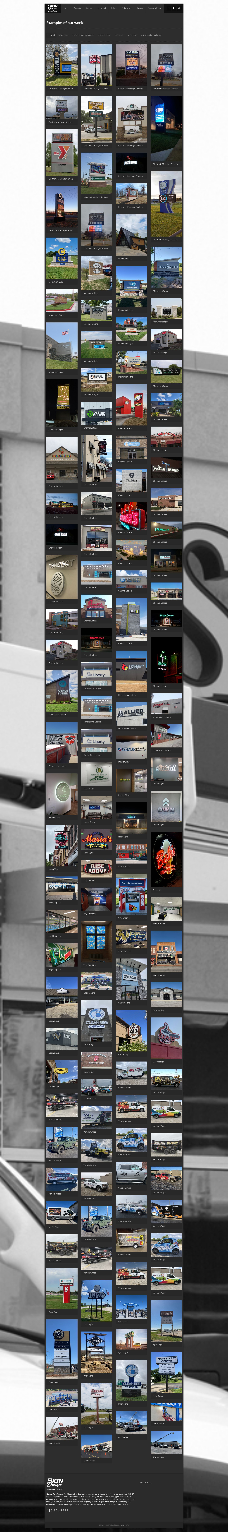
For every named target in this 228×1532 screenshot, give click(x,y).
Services (89, 8)
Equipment (101, 8)
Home (66, 8)
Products (77, 8)
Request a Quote (154, 8)
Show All (51, 35)
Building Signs (63, 35)
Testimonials (126, 8)
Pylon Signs (132, 35)
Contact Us (145, 1482)
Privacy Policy (125, 1525)
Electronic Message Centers (83, 35)
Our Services (119, 35)
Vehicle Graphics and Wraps (151, 35)
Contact (140, 8)
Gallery (113, 8)
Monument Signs (104, 35)
